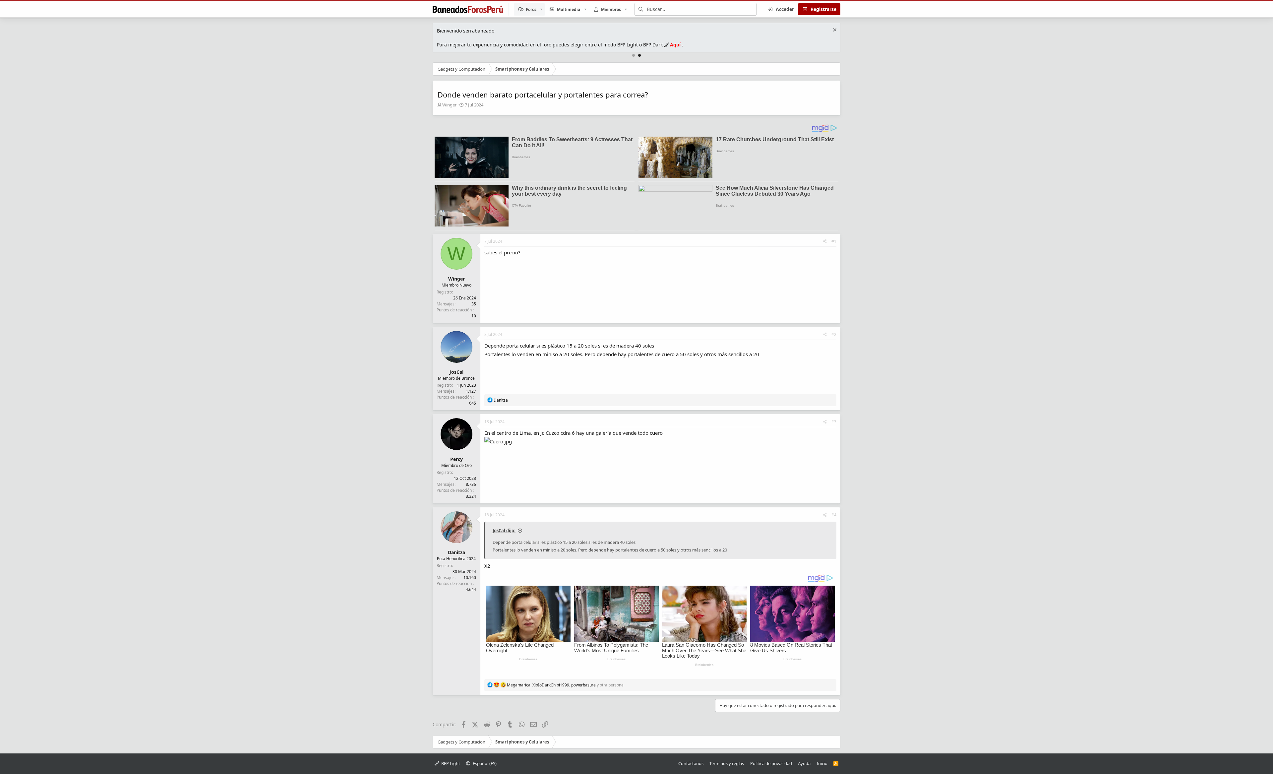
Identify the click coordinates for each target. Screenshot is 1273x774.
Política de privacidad (771, 763)
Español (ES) (484, 763)
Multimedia (568, 9)
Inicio (822, 763)
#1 (833, 241)
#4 (833, 515)
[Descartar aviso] (834, 30)
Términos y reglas (726, 763)
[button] (541, 9)
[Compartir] (825, 241)
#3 (833, 421)
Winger (449, 105)
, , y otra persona (565, 685)
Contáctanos (690, 763)
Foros (531, 9)
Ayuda (804, 763)
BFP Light (450, 763)
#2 (833, 334)
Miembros (611, 9)
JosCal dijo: (504, 531)
